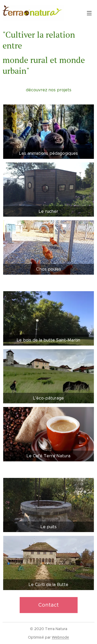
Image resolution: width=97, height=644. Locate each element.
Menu (89, 13)
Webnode (60, 637)
